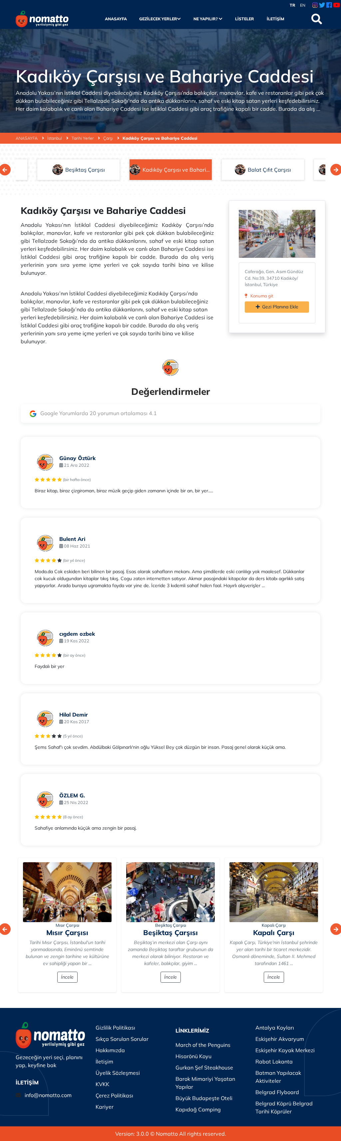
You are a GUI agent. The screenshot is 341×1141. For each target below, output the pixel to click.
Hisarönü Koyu (193, 1056)
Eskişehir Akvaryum (279, 1039)
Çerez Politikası (114, 1095)
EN (302, 5)
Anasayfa (116, 18)
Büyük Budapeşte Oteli (203, 1098)
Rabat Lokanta (274, 1061)
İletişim (275, 18)
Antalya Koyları (274, 1027)
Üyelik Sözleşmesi (118, 1072)
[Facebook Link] (329, 5)
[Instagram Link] (315, 5)
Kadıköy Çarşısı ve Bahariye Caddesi (160, 138)
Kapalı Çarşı (274, 925)
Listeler (244, 18)
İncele (67, 977)
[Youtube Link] (336, 5)
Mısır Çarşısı (67, 925)
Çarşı (108, 138)
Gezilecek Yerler (158, 18)
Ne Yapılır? (206, 18)
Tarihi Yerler (83, 138)
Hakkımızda (110, 1050)
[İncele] (67, 892)
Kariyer (105, 1106)
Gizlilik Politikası (115, 1027)
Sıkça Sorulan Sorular (122, 1039)
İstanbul (55, 138)
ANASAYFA (27, 138)
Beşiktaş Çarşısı (170, 925)
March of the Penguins (202, 1045)
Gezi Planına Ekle (280, 307)
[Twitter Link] (322, 5)
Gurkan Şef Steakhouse (204, 1067)
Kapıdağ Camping (198, 1109)
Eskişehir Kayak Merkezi (285, 1050)
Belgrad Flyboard (277, 1092)
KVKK (102, 1084)
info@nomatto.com (48, 1095)
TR (292, 5)
